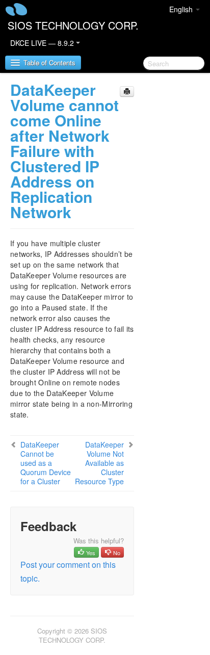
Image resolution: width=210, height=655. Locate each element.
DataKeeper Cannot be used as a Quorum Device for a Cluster (45, 463)
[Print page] (127, 91)
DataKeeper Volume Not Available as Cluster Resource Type (99, 463)
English (182, 9)
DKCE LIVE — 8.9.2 (43, 43)
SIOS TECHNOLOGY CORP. (73, 25)
